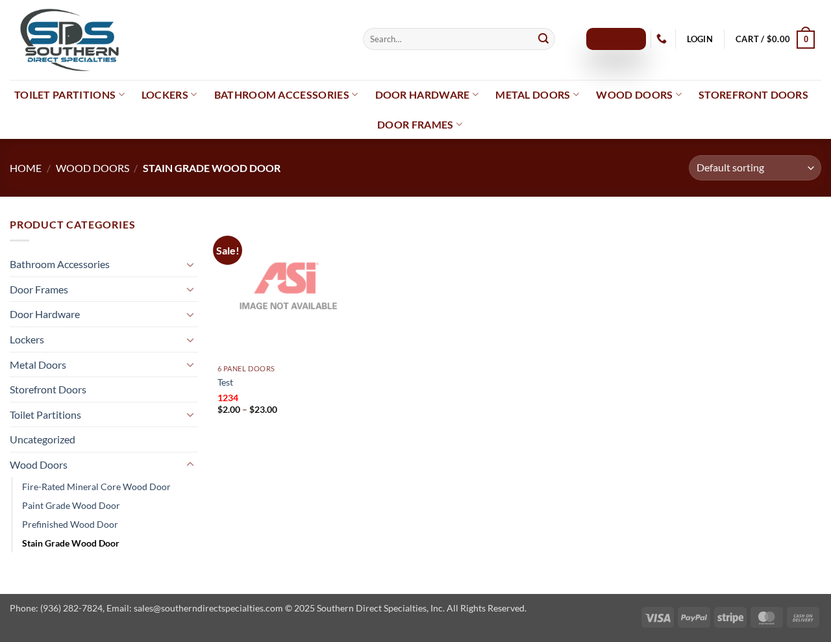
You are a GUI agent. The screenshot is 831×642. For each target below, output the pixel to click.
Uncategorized (42, 439)
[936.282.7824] (663, 38)
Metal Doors (533, 94)
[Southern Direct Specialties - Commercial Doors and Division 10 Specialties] (176, 40)
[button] (699, 39)
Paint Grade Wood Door (71, 505)
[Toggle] (190, 264)
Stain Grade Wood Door (70, 543)
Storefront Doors (753, 94)
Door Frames (415, 124)
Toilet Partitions (65, 94)
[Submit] (543, 39)
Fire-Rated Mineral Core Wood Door (96, 486)
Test (225, 382)
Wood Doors (634, 94)
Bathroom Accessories (281, 94)
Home (26, 168)
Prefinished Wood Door (70, 524)
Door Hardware (422, 94)
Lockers (165, 94)
